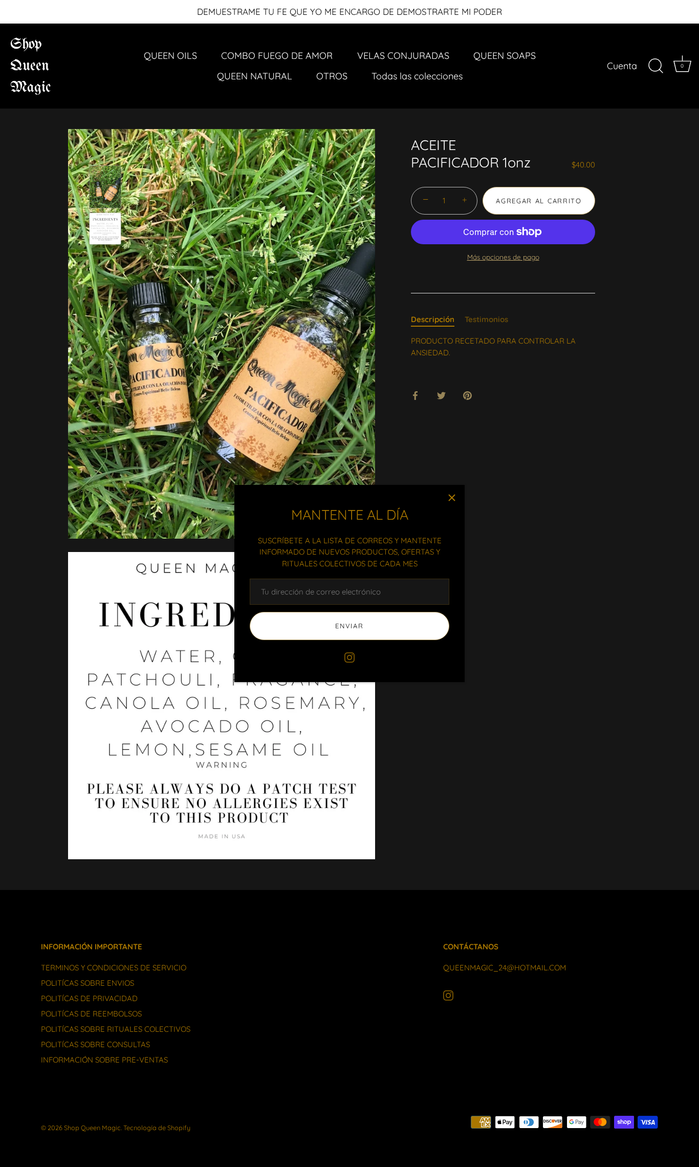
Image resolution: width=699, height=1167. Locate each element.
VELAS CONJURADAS (403, 55)
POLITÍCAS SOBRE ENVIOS (87, 983)
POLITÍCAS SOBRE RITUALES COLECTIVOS (115, 1029)
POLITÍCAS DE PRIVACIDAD (89, 998)
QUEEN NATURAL (254, 76)
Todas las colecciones (417, 76)
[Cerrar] (452, 497)
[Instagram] (349, 657)
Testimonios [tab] (486, 319)
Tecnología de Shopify (156, 1127)
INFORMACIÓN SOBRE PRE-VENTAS (104, 1060)
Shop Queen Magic (30, 66)
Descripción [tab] (432, 319)
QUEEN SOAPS (504, 55)
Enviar (349, 626)
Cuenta (622, 66)
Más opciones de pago (503, 256)
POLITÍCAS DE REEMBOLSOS (91, 1014)
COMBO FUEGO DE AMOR (277, 55)
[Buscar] (655, 66)
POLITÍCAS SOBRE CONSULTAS (95, 1044)
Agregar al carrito (538, 201)
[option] (105, 188)
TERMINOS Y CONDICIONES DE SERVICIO (113, 967)
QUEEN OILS (170, 55)
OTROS (331, 76)
